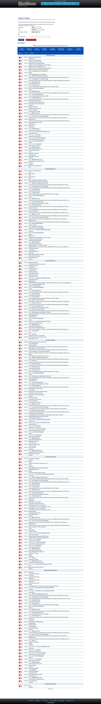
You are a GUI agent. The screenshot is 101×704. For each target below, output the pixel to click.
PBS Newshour (32, 119)
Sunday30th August (37, 49)
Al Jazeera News (34, 85)
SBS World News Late (35, 159)
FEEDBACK (76, 3)
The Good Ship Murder (34, 150)
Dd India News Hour (35, 97)
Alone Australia (32, 447)
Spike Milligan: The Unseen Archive (37, 348)
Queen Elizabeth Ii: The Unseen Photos (38, 245)
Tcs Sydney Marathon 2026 (37, 284)
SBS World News (34, 147)
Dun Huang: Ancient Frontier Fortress (37, 337)
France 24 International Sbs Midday (39, 116)
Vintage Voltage (32, 511)
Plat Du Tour (31, 125)
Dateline (32, 557)
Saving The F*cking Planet (35, 57)
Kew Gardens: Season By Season (36, 103)
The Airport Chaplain (33, 248)
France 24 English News (36, 94)
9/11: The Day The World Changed (37, 327)
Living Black (32, 530)
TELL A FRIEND (68, 3)
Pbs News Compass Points (36, 309)
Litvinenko (31, 572)
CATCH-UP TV (54, 3)
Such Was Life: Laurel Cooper (36, 388)
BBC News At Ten (34, 113)
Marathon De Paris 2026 (36, 226)
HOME (42, 3)
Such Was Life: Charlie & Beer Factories (38, 391)
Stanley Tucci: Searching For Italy (40, 564)
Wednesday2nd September (61, 49)
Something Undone (33, 262)
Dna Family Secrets (33, 257)
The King (31, 162)
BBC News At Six (34, 91)
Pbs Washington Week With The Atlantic (40, 312)
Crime (30, 685)
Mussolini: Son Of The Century (36, 567)
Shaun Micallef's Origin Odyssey (36, 254)
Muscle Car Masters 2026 (36, 299)
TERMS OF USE (69, 700)
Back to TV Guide (31, 39)
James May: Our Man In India (35, 674)
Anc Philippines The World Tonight (38, 78)
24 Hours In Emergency (34, 444)
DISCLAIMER (61, 700)
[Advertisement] (50, 12)
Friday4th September (78, 49)
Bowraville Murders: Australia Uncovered (38, 468)
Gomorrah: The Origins (34, 453)
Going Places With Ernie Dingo (39, 229)
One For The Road (33, 106)
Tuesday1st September (52, 49)
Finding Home (32, 281)
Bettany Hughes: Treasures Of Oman (37, 526)
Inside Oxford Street (33, 514)
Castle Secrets (34, 330)
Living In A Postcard (33, 211)
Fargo (30, 461)
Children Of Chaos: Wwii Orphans (37, 63)
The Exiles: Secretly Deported (36, 239)
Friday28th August (22, 49)
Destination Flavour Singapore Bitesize (41, 474)
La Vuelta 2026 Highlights (36, 88)
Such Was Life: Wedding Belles (36, 621)
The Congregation (33, 680)
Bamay (30, 72)
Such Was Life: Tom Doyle (35, 100)
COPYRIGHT (45, 700)
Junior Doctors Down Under (35, 122)
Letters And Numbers (37, 137)
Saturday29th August (29, 49)
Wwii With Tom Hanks (34, 153)
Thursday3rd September (70, 49)
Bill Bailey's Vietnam (33, 441)
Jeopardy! (35, 134)
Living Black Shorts (33, 315)
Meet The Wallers (33, 345)
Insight (30, 554)
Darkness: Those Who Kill (35, 165)
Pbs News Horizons (35, 302)
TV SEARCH (61, 3)
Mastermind (35, 144)
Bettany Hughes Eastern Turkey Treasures (38, 416)
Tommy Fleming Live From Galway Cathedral (39, 351)
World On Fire (32, 173)
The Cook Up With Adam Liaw (39, 131)
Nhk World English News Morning (38, 75)
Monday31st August (44, 49)
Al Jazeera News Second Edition (36, 413)
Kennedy (32, 333)
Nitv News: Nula (34, 128)
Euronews (33, 360)
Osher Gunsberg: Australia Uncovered (38, 180)
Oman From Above (33, 208)
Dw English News (34, 82)
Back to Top (50, 688)
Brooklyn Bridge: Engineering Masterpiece (39, 536)
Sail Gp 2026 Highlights (36, 223)
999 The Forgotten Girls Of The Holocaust (38, 69)
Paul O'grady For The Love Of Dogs (37, 505)
